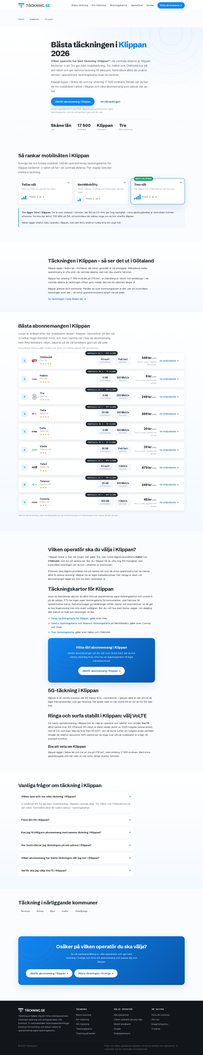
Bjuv (52, 911)
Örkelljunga (81, 911)
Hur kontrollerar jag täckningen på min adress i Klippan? (56, 845)
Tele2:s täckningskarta (64, 623)
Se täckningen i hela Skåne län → (67, 299)
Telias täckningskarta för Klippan (69, 618)
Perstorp (25, 911)
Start (21, 19)
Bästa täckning (80, 5)
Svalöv (65, 911)
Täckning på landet (85, 1033)
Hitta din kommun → (171, 5)
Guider (150, 5)
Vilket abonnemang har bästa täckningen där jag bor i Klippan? (60, 857)
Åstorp (40, 911)
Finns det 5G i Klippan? (35, 819)
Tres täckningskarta (62, 632)
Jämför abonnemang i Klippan (73, 101)
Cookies (156, 1029)
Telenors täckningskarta (96, 623)
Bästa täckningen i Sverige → (96, 973)
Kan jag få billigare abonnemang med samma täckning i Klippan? (61, 832)
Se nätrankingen (110, 101)
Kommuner (34, 19)
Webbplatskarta (122, 1033)
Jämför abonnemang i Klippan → (101, 670)
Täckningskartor (118, 5)
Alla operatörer (121, 1015)
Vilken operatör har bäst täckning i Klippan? (48, 796)
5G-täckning (99, 5)
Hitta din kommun (161, 1015)
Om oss (155, 1019)
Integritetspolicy (160, 1024)
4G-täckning (82, 1024)
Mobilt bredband (122, 1024)
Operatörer (137, 5)
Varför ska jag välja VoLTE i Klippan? (44, 870)
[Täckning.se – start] (34, 5)
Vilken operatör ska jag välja (128, 1019)
